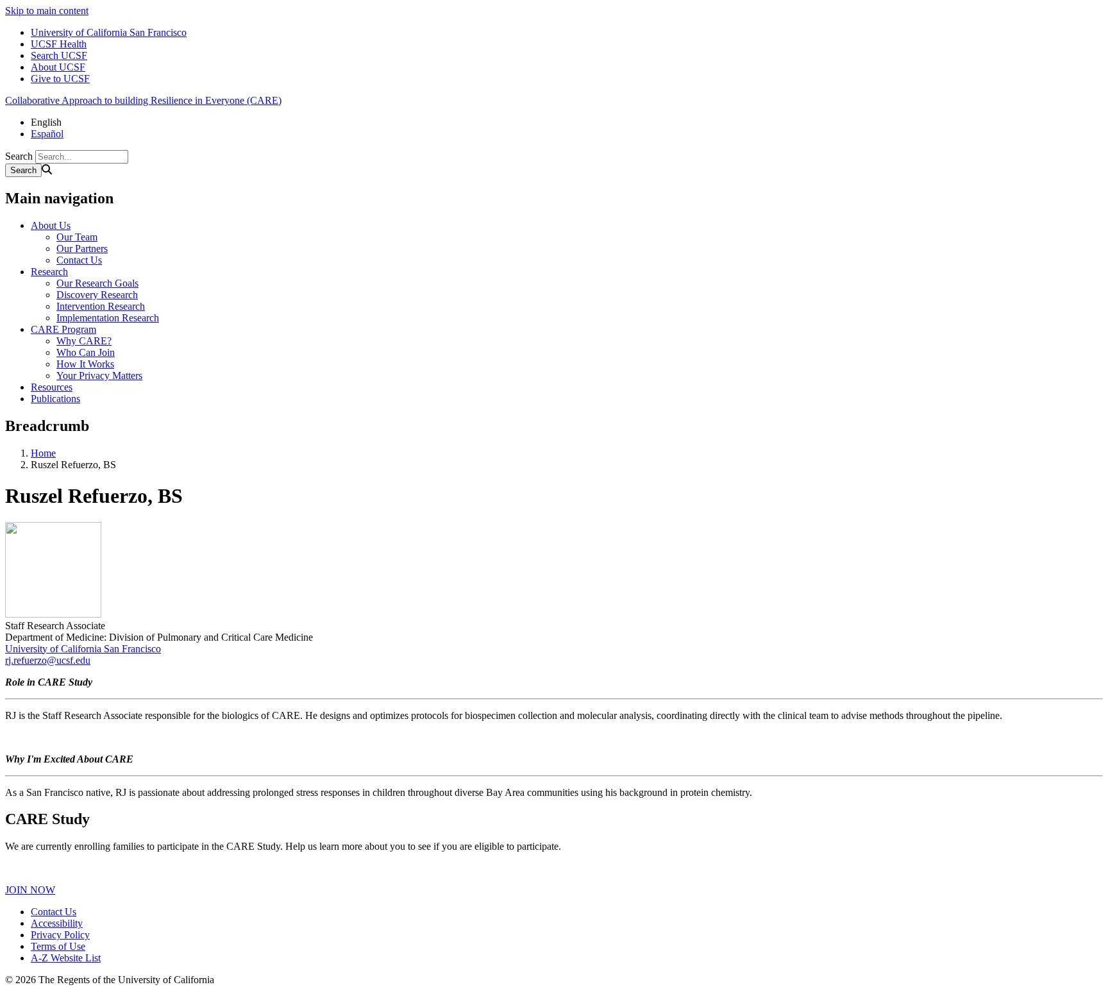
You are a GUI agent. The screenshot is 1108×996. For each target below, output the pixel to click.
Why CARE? (84, 340)
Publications (55, 398)
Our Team (76, 237)
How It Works (85, 364)
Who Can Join (85, 352)
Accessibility (57, 923)
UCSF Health (59, 43)
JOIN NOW (30, 889)
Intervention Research (100, 306)
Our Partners (82, 248)
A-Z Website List (66, 957)
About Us (51, 225)
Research (49, 271)
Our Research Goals (97, 283)
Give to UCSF (60, 78)
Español (47, 133)
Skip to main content (46, 10)
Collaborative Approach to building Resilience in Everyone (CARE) (143, 100)
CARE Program (63, 329)
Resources (51, 387)
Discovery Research (97, 294)
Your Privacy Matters (99, 375)
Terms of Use (58, 946)
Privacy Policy (60, 934)
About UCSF (58, 67)
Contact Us (79, 260)
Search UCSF (59, 55)
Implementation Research (107, 317)
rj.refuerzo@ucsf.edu (47, 660)
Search (19, 156)
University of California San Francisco (109, 32)
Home (43, 453)
